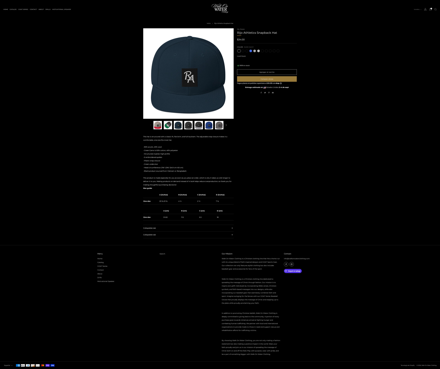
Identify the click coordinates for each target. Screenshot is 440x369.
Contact (100, 270)
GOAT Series (102, 266)
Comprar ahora (267, 79)
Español (417, 9)
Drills (99, 277)
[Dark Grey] (254, 51)
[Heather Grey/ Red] (270, 51)
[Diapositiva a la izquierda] (150, 125)
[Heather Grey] (274, 51)
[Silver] (258, 51)
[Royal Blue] (250, 51)
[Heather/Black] (262, 51)
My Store (241, 29)
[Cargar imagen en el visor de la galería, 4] (188, 125)
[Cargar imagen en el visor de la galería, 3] (178, 125)
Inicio (209, 23)
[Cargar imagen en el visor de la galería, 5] (198, 125)
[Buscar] (435, 9)
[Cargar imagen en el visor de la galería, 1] (157, 125)
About (99, 274)
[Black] (243, 51)
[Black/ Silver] (247, 51)
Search (162, 254)
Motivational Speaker (105, 281)
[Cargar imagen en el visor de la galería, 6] (209, 125)
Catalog (100, 262)
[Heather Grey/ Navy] (266, 51)
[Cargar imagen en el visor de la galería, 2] (168, 125)
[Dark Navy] (239, 51)
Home (99, 259)
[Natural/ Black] (278, 51)
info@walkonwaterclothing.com (297, 259)
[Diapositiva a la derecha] (226, 125)
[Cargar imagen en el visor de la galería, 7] (219, 125)
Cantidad (241, 56)
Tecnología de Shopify (408, 365)
